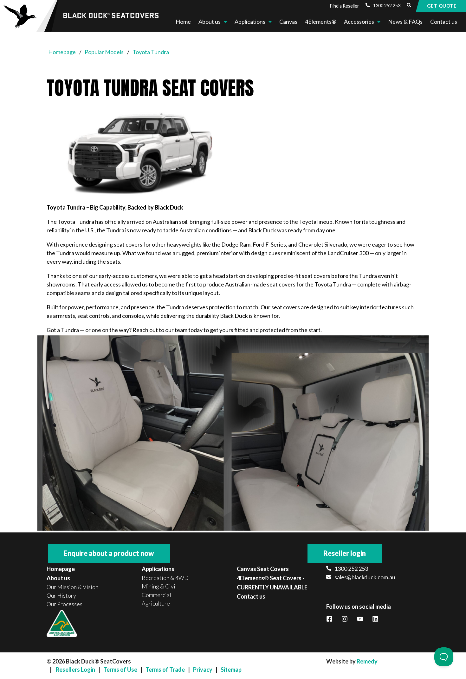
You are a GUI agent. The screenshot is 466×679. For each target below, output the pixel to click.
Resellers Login (75, 669)
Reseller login (344, 553)
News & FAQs (405, 21)
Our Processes (64, 603)
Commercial (156, 594)
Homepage (61, 568)
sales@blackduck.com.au (364, 577)
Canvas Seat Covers (263, 568)
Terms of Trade (165, 669)
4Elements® (320, 21)
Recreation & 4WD (165, 577)
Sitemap (231, 669)
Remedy (367, 661)
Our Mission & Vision (72, 586)
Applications (250, 21)
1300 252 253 (386, 5)
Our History (61, 595)
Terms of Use (120, 669)
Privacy (202, 669)
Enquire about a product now (109, 553)
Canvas (288, 21)
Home (183, 21)
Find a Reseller (344, 6)
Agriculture (156, 603)
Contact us (443, 21)
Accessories (359, 21)
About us (209, 21)
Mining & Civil (159, 586)
